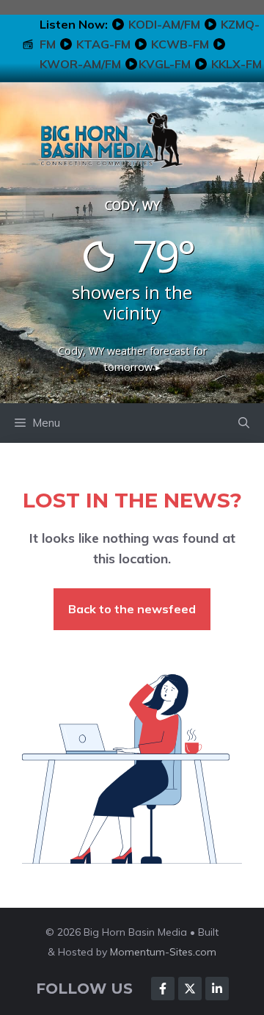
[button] (244, 423)
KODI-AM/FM (164, 24)
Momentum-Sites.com (163, 951)
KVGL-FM (165, 64)
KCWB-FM (180, 44)
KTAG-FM (103, 44)
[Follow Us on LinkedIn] (217, 988)
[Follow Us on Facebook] (163, 988)
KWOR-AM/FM (80, 64)
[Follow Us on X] (190, 988)
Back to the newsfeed (132, 609)
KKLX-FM (236, 64)
